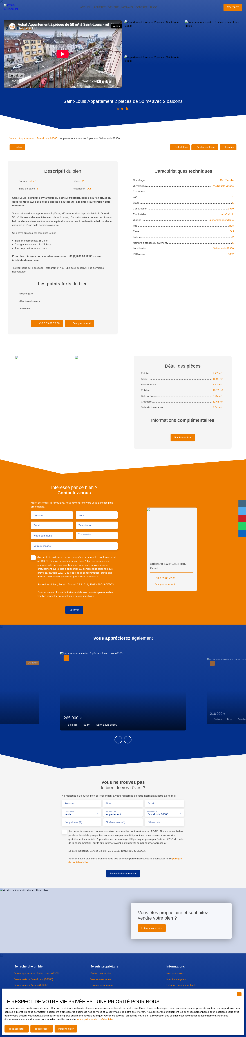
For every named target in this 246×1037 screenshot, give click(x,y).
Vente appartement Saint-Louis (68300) (36, 973)
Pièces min (153, 822)
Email (37, 525)
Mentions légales (176, 979)
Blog (153, 7)
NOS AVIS (127, 7)
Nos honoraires (175, 973)
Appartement (26, 138)
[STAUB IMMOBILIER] (14, 7)
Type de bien (111, 811)
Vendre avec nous (100, 979)
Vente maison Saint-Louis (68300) (33, 979)
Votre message (42, 545)
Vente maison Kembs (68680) (31, 985)
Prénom (38, 515)
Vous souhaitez (84, 534)
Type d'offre (69, 811)
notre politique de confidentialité (95, 1019)
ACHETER (100, 7)
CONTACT (141, 7)
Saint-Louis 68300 (47, 138)
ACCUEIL (85, 7)
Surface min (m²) (115, 822)
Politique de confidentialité (181, 985)
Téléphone (85, 525)
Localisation (152, 811)
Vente (13, 138)
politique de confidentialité (79, 596)
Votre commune (43, 535)
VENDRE (113, 7)
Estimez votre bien (100, 973)
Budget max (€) (73, 822)
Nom (81, 515)
